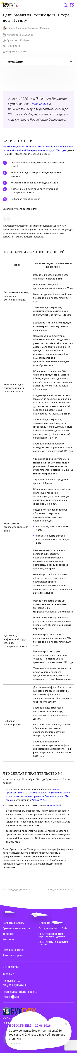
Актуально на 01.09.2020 (20, 35)
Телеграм (8, 933)
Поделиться (13, 46)
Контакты (8, 939)
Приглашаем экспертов (16, 928)
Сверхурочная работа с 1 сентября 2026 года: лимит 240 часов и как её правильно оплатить (37, 1034)
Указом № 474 (39, 800)
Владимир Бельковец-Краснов (32, 28)
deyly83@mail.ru (15, 985)
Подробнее (14, 1043)
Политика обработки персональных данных (51, 935)
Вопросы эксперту (13, 922)
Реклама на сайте (13, 949)
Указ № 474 (40, 104)
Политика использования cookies (53, 943)
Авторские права (13, 955)
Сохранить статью (16, 51)
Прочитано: (18, 40)
